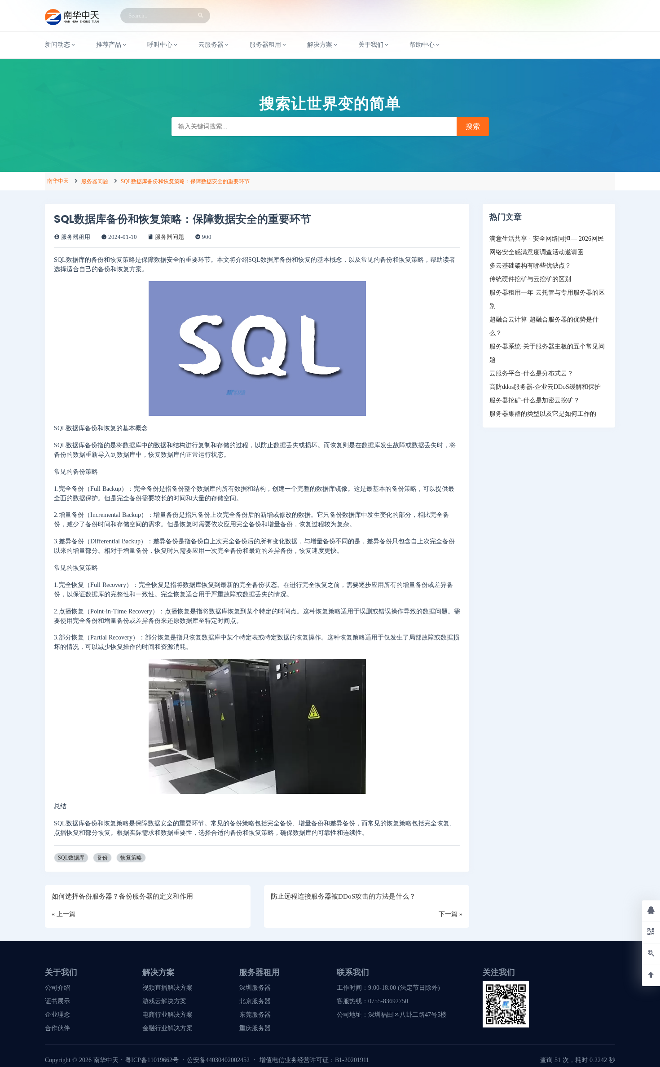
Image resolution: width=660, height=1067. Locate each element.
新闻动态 (57, 44)
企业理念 (57, 1014)
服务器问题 (94, 181)
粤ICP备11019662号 (152, 1060)
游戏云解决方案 (164, 1001)
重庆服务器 (255, 1028)
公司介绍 (57, 987)
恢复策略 (131, 858)
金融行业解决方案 (167, 1028)
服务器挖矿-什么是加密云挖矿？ (534, 400)
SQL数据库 (71, 858)
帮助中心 (422, 44)
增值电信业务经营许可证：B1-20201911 (314, 1060)
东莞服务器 (255, 1014)
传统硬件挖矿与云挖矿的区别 (530, 279)
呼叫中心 (159, 44)
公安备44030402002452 (218, 1060)
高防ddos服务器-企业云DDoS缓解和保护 (545, 387)
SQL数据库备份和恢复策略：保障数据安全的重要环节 (185, 181)
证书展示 (57, 1001)
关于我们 (370, 44)
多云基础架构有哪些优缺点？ (530, 265)
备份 (102, 858)
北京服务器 (255, 1001)
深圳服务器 (255, 987)
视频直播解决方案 (167, 987)
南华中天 (58, 181)
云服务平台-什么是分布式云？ (531, 373)
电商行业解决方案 (167, 1014)
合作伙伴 (57, 1028)
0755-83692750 (388, 1001)
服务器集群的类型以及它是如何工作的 (542, 413)
